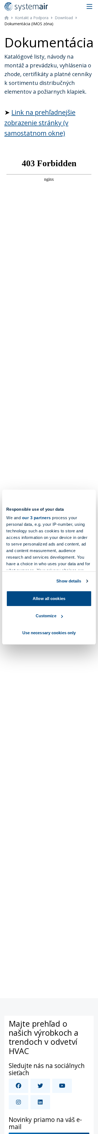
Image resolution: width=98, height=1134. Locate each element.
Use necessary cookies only (49, 632)
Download (64, 17)
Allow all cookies (49, 598)
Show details (68, 581)
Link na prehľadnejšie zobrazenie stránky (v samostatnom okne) (39, 123)
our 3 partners (36, 517)
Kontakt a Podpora (31, 17)
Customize (46, 615)
